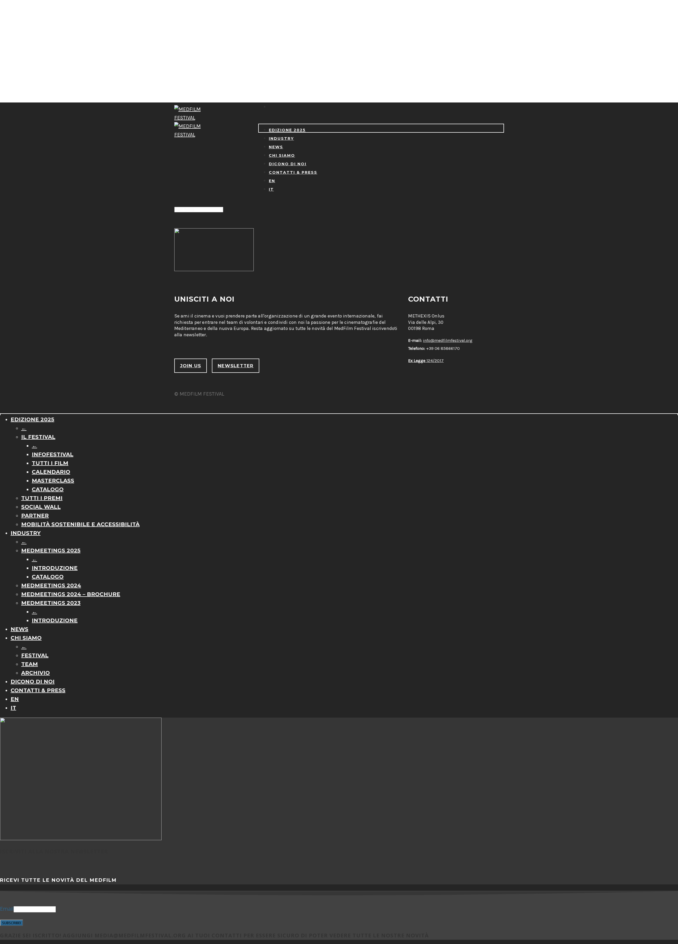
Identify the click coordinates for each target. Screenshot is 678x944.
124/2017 (426, 360)
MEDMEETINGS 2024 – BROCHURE (70, 594)
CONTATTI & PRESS (293, 172)
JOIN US (190, 365)
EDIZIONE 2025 (287, 130)
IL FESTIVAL (38, 437)
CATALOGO (48, 489)
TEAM (29, 664)
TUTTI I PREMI (42, 498)
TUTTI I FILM (50, 463)
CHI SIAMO (282, 155)
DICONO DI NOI (287, 164)
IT (271, 189)
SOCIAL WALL (41, 507)
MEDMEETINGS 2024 (51, 585)
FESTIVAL (34, 655)
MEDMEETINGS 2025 (51, 550)
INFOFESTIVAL (52, 454)
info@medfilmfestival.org (447, 340)
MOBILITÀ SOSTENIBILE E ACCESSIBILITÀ (80, 524)
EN (272, 180)
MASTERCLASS (53, 480)
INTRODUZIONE (55, 568)
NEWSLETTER (235, 365)
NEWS (276, 147)
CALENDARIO (51, 472)
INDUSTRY (281, 138)
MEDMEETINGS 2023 (51, 603)
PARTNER (35, 515)
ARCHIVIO (35, 673)
